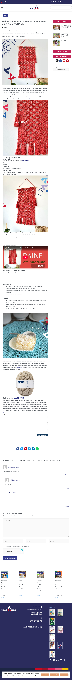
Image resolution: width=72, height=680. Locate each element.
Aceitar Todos (64, 674)
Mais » (2, 597)
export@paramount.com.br (35, 617)
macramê (13, 36)
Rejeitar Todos (55, 674)
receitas (18, 36)
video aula (22, 36)
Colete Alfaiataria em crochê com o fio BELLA (66, 41)
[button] (5, 2)
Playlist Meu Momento (28, 98)
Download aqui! (52, 607)
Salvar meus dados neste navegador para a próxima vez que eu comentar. (17, 546)
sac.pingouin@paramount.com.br (34, 609)
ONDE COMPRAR (62, 51)
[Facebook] (53, 2)
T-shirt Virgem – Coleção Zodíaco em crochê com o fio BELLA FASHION (66, 26)
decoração (7, 36)
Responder (67, 475)
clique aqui (20, 367)
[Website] (59, 541)
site (4, 412)
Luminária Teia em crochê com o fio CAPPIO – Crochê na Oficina (65, 35)
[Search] (70, 7)
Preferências (45, 674)
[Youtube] (56, 2)
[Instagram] (51, 2)
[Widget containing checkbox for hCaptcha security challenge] (13, 551)
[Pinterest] (58, 2)
